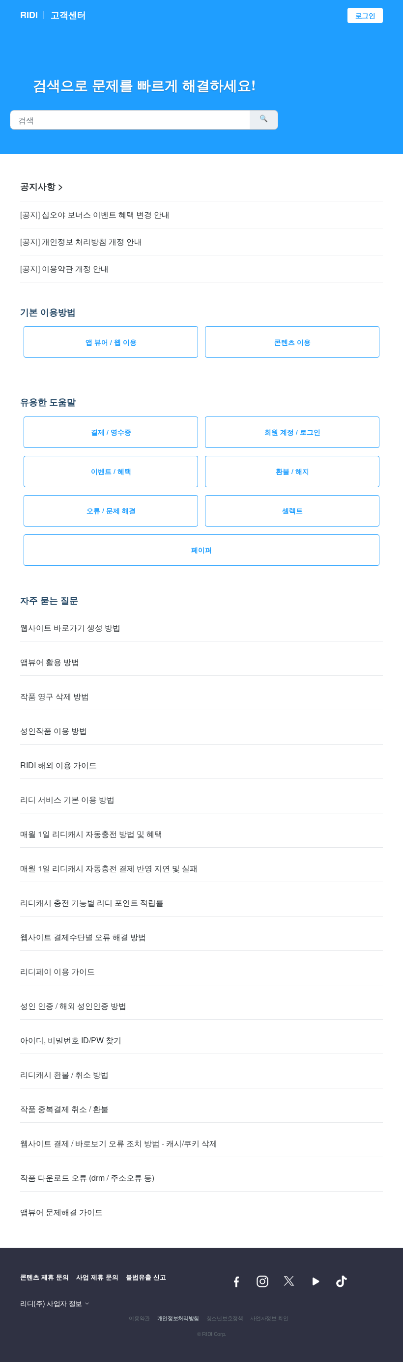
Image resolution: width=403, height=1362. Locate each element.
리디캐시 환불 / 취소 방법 (64, 1074)
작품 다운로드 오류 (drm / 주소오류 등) (87, 1177)
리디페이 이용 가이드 (57, 971)
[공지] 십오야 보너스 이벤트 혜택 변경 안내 (95, 214)
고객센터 (68, 14)
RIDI (29, 14)
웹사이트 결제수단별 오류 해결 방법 (83, 937)
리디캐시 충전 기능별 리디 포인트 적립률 (92, 902)
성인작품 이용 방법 (53, 730)
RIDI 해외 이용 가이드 (58, 765)
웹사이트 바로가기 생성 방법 (70, 627)
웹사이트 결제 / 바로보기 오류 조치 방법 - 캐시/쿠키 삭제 (118, 1143)
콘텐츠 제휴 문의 (44, 1276)
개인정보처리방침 (178, 1318)
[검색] (264, 120)
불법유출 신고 (146, 1276)
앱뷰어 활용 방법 (49, 661)
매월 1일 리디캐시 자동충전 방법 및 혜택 (91, 833)
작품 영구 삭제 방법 (54, 696)
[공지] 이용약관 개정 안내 (64, 268)
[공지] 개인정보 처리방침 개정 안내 (81, 241)
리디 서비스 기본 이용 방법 (67, 799)
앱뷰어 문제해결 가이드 (61, 1212)
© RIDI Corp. (211, 1333)
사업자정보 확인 (269, 1318)
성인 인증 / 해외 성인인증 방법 (73, 1005)
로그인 (365, 15)
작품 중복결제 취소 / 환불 (64, 1108)
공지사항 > (41, 186)
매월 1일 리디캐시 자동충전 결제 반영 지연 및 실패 (109, 868)
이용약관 (139, 1318)
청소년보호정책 (224, 1318)
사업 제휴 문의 (97, 1276)
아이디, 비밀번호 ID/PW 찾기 (70, 1040)
